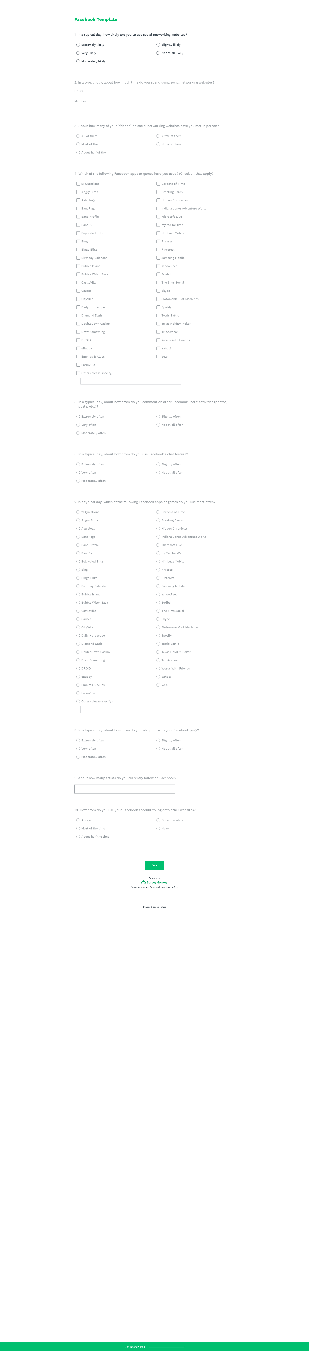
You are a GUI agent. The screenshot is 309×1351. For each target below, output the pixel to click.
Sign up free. (172, 887)
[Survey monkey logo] (154, 882)
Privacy (146, 906)
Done (154, 865)
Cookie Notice (159, 906)
